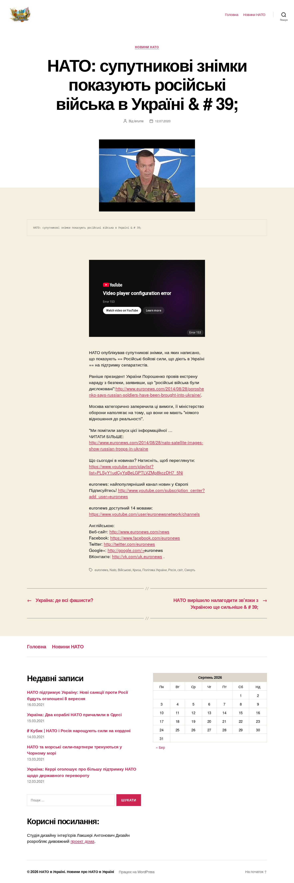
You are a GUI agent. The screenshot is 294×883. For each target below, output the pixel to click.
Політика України (154, 570)
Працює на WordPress (137, 871)
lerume (139, 121)
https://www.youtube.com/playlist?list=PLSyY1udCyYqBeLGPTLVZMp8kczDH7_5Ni (136, 469)
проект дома (82, 841)
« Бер (160, 747)
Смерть (189, 570)
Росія (172, 570)
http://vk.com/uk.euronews (137, 556)
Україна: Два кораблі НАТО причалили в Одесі (74, 714)
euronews (101, 570)
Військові (124, 570)
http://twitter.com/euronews (129, 544)
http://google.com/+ (126, 550)
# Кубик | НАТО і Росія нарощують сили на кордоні (79, 730)
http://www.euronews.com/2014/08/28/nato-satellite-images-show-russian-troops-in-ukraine (146, 445)
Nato (113, 570)
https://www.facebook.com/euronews (145, 538)
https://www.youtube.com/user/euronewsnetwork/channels (144, 514)
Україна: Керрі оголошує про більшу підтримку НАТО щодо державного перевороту (81, 772)
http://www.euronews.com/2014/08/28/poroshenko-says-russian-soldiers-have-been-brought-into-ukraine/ (146, 391)
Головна (231, 14)
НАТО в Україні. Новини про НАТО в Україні (76, 871)
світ (180, 570)
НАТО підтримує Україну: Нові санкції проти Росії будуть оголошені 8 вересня (77, 695)
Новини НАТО (254, 14)
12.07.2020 (162, 121)
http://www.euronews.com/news (139, 532)
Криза (137, 570)
